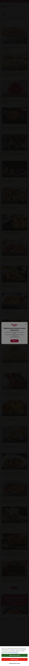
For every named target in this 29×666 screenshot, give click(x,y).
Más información (14, 652)
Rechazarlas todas (14, 659)
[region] (14, 656)
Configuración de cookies (14, 663)
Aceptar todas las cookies (14, 655)
